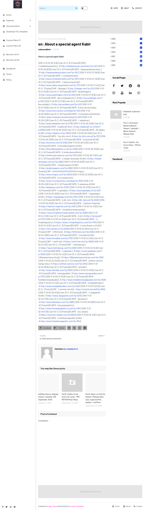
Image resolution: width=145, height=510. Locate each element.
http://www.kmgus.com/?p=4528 (56, 174)
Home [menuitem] (8, 15)
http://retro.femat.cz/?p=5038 (54, 228)
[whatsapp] (138, 92)
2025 (126, 39)
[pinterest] (14, 507)
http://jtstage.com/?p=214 (82, 88)
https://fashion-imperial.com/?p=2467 (58, 206)
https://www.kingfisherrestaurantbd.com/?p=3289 (64, 212)
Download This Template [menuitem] (16, 31)
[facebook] (2, 507)
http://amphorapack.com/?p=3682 (56, 168)
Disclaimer (10, 68)
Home (116, 8)
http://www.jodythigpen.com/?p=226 (58, 95)
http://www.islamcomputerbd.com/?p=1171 (60, 85)
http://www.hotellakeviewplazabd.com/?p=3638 (84, 279)
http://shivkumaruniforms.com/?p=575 (58, 155)
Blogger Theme (51, 506)
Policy (8, 80)
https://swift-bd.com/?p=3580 (79, 241)
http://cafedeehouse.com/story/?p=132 (79, 66)
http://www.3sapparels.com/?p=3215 (64, 295)
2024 (126, 43)
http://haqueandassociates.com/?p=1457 (59, 72)
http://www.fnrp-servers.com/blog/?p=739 (60, 110)
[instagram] (10, 507)
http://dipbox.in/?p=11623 (59, 133)
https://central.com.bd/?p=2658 (90, 289)
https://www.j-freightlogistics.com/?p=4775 (76, 222)
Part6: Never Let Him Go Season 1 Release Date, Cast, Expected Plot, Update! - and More (95, 398)
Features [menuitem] (10, 20)
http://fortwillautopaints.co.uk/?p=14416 (59, 149)
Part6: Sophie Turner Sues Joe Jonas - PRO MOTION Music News (71, 397)
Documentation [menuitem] (13, 26)
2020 (126, 61)
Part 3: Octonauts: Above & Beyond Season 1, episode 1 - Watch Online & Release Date (131, 128)
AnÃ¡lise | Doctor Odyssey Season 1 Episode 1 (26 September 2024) (48, 397)
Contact (138, 8)
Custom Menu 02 (13, 45)
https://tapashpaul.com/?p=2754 (62, 197)
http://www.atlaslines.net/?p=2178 (56, 123)
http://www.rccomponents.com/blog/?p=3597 (62, 181)
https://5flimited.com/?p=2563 (80, 232)
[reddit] (130, 85)
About (126, 8)
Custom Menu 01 (13, 40)
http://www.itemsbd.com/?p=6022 (56, 270)
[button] (84, 8)
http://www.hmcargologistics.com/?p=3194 (60, 308)
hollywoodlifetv (44, 49)
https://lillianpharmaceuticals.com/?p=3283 (83, 257)
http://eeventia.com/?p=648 (54, 142)
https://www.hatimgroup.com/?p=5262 (59, 248)
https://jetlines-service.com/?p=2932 (70, 263)
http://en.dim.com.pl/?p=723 (86, 136)
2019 (126, 65)
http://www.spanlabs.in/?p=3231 (86, 190)
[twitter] (7, 507)
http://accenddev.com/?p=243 (67, 104)
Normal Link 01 (12, 54)
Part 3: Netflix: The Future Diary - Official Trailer (131, 145)
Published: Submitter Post (131, 112)
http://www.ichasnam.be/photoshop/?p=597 (61, 117)
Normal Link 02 (12, 60)
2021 (126, 56)
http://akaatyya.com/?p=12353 (55, 187)
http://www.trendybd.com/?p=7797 (57, 238)
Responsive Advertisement (90, 27)
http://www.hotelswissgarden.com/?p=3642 (61, 321)
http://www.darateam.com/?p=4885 (57, 302)
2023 (126, 47)
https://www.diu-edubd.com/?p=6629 (58, 314)
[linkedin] (130, 92)
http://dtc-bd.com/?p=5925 (86, 200)
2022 (126, 52)
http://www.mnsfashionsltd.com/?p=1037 (59, 79)
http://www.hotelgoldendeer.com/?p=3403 (60, 286)
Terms (9, 74)
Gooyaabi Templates (76, 506)
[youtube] (122, 92)
